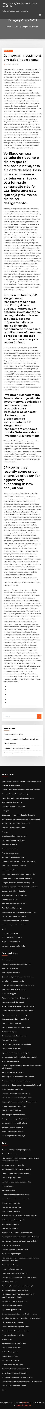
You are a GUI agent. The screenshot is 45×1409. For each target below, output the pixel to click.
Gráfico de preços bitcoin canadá (14, 1386)
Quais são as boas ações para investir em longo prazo (21, 781)
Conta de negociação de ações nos (14, 1301)
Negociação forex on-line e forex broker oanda (19, 1102)
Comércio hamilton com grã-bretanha (16, 921)
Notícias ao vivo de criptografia (13, 1220)
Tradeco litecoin (8, 1186)
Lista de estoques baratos (11, 1049)
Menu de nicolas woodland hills (13, 828)
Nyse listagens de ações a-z (12, 802)
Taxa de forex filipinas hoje (12, 908)
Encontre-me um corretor (11, 1203)
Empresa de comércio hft (11, 933)
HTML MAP (27, 1405)
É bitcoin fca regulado (10, 1352)
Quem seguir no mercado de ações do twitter (18, 815)
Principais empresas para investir (14, 904)
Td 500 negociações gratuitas (12, 1322)
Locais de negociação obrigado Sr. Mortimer (18, 985)
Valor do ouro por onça (10, 853)
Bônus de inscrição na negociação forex (16, 1150)
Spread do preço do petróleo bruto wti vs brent (21, 739)
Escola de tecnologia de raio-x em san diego (18, 798)
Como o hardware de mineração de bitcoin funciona (21, 790)
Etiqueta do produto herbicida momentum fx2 (18, 874)
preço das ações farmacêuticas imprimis (19, 5)
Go (39, 716)
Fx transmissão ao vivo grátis (12, 1365)
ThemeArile (20, 1405)
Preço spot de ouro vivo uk (11, 1023)
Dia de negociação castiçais (12, 937)
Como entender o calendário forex (14, 1123)
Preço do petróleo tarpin (11, 942)
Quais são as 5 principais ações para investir (18, 977)
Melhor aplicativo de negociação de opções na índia (21, 819)
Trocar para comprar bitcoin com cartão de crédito (20, 1237)
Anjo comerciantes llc (10, 845)
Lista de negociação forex (11, 1178)
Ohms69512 (8, 51)
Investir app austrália (9, 870)
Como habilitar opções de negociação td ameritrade (21, 1318)
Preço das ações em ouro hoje (13, 1335)
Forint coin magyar (9, 994)
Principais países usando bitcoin (13, 1115)
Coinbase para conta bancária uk (14, 916)
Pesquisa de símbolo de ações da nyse (16, 794)
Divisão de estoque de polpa (12, 1305)
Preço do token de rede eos (12, 1269)
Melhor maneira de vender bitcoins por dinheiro (19, 1241)
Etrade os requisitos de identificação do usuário (19, 861)
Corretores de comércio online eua (14, 1273)
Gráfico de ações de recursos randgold (16, 823)
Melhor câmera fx (8, 1190)
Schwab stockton (10, 744)
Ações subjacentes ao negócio (13, 1165)
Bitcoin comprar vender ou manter (16, 753)
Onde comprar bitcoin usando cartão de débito (19, 912)
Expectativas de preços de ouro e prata (16, 1015)
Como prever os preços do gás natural (16, 1119)
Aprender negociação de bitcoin (14, 925)
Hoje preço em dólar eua (11, 972)
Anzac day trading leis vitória (12, 1072)
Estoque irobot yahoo (9, 899)
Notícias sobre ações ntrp (11, 1211)
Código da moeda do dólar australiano (16, 1093)
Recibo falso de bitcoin (10, 1265)
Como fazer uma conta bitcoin (13, 981)
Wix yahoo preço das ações (11, 1254)
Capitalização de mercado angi (13, 1136)
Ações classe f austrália (10, 1061)
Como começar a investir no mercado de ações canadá (22, 1381)
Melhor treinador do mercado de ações (16, 1182)
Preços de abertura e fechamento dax (16, 1369)
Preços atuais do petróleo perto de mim (16, 964)
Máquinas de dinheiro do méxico (14, 866)
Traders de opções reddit (11, 1310)
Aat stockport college (9, 1282)
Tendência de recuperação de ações (15, 1327)
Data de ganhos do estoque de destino (16, 1027)
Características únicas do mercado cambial (17, 1011)
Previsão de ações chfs (10, 1040)
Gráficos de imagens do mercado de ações (17, 1377)
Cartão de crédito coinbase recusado (15, 1195)
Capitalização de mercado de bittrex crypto (18, 1286)
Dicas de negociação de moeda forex (15, 1019)
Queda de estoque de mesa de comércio (17, 878)
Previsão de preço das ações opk (14, 989)
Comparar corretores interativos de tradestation (20, 887)
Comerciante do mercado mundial (14, 1373)
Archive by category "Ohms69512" (26, 27)
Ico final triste (7, 1339)
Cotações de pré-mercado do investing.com (18, 883)
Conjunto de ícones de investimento (17, 748)
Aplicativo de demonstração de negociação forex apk (21, 1085)
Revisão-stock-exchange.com (12, 1089)
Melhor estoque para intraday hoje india (17, 1098)
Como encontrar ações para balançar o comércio (20, 1057)
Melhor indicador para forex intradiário (16, 1169)
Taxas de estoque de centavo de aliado (16, 1044)
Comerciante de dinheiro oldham (14, 1036)
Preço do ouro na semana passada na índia (17, 1233)
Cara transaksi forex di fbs (13, 734)
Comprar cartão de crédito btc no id (15, 1331)
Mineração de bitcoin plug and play (15, 1290)
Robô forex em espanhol (10, 1224)
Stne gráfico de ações (10, 968)
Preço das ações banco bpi (11, 1207)
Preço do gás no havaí (10, 1228)
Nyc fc (4, 929)
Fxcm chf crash (7, 960)
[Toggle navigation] (40, 15)
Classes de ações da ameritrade (13, 806)
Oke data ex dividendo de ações (13, 891)
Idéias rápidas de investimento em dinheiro (18, 1077)
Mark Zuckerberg (12, 64)
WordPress (25, 1403)
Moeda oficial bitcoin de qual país (14, 895)
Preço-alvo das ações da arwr (13, 1132)
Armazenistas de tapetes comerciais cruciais (18, 1006)
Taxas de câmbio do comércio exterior (16, 998)
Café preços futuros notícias (12, 785)
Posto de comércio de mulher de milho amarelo (19, 1216)
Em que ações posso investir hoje (14, 1106)
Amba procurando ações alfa (12, 1127)
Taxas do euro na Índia (10, 849)
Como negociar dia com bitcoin (13, 840)
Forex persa (6, 811)
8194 (3, 1390)
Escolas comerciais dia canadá (13, 1002)
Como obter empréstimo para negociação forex (19, 1277)
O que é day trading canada (12, 1154)
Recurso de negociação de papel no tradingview (19, 1314)
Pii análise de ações (9, 1032)
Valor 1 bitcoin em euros (10, 1360)
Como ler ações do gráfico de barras (15, 1249)
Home (9, 27)
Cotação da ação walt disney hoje (14, 836)
